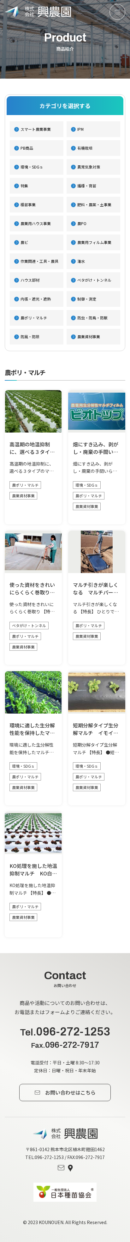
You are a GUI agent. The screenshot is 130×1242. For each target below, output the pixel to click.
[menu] (117, 12)
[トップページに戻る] (65, 1133)
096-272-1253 (65, 1031)
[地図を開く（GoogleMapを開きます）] (70, 1168)
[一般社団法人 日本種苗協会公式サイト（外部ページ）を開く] (65, 1192)
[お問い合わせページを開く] (61, 1168)
